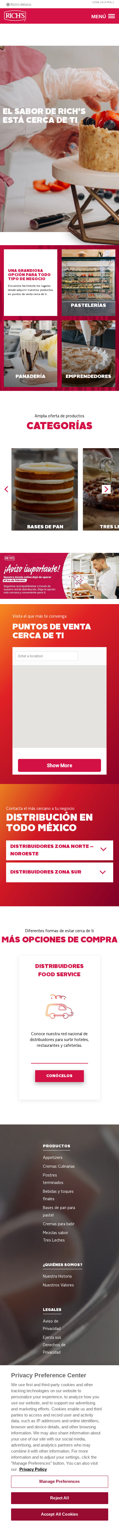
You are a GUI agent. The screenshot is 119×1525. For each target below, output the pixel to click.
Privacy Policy (33, 1469)
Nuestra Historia (57, 1276)
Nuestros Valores (58, 1285)
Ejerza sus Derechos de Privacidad (54, 1345)
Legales (52, 1310)
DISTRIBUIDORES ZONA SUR (45, 872)
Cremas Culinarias (59, 1167)
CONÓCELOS (59, 1076)
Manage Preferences (59, 1481)
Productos (56, 1146)
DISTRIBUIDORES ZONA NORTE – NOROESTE (52, 850)
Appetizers (53, 1158)
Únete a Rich (103, 2)
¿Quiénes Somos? (62, 1265)
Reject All (59, 1498)
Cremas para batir (58, 1224)
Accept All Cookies (59, 1514)
